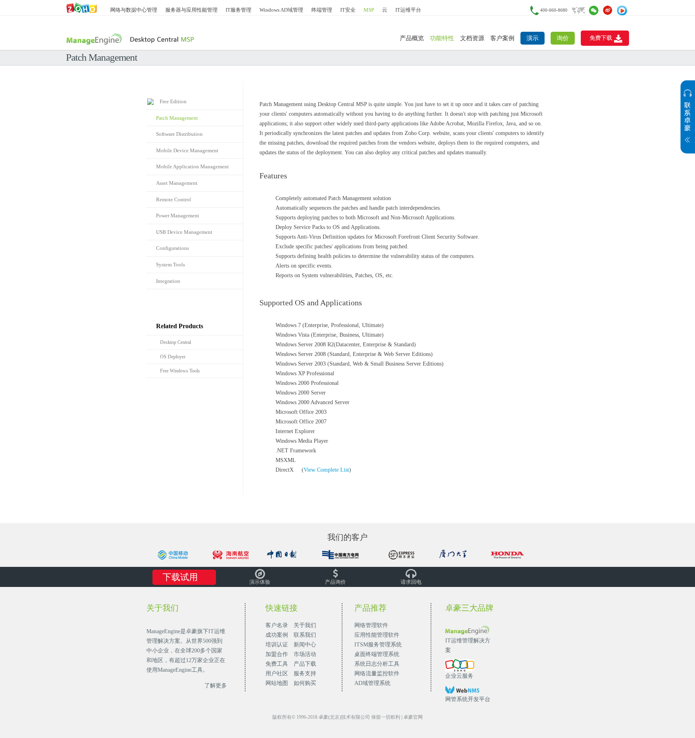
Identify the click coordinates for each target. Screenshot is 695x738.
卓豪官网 (413, 717)
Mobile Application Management (192, 167)
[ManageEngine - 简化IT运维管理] (82, 7)
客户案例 (502, 38)
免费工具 (276, 664)
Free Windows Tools (180, 371)
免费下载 (601, 38)
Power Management (177, 216)
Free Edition (171, 101)
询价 (563, 38)
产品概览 (412, 38)
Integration (168, 281)
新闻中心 (305, 645)
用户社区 (276, 674)
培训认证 (276, 645)
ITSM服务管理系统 (378, 645)
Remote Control (173, 199)
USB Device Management (184, 232)
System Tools (170, 265)
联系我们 (305, 635)
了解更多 (215, 686)
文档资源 (472, 38)
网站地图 (276, 683)
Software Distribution (179, 134)
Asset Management (176, 183)
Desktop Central (175, 342)
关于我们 (305, 625)
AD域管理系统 (372, 683)
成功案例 (276, 635)
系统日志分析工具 (376, 664)
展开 (688, 120)
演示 (532, 38)
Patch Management (177, 118)
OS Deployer (172, 357)
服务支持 (305, 674)
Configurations (172, 248)
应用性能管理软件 (376, 635)
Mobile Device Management (187, 150)
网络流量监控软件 (376, 674)
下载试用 (180, 577)
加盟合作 (276, 654)
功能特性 (442, 38)
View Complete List (326, 470)
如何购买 (305, 683)
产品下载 (305, 664)
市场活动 (305, 654)
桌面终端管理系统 (376, 654)
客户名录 (276, 625)
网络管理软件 (371, 625)
